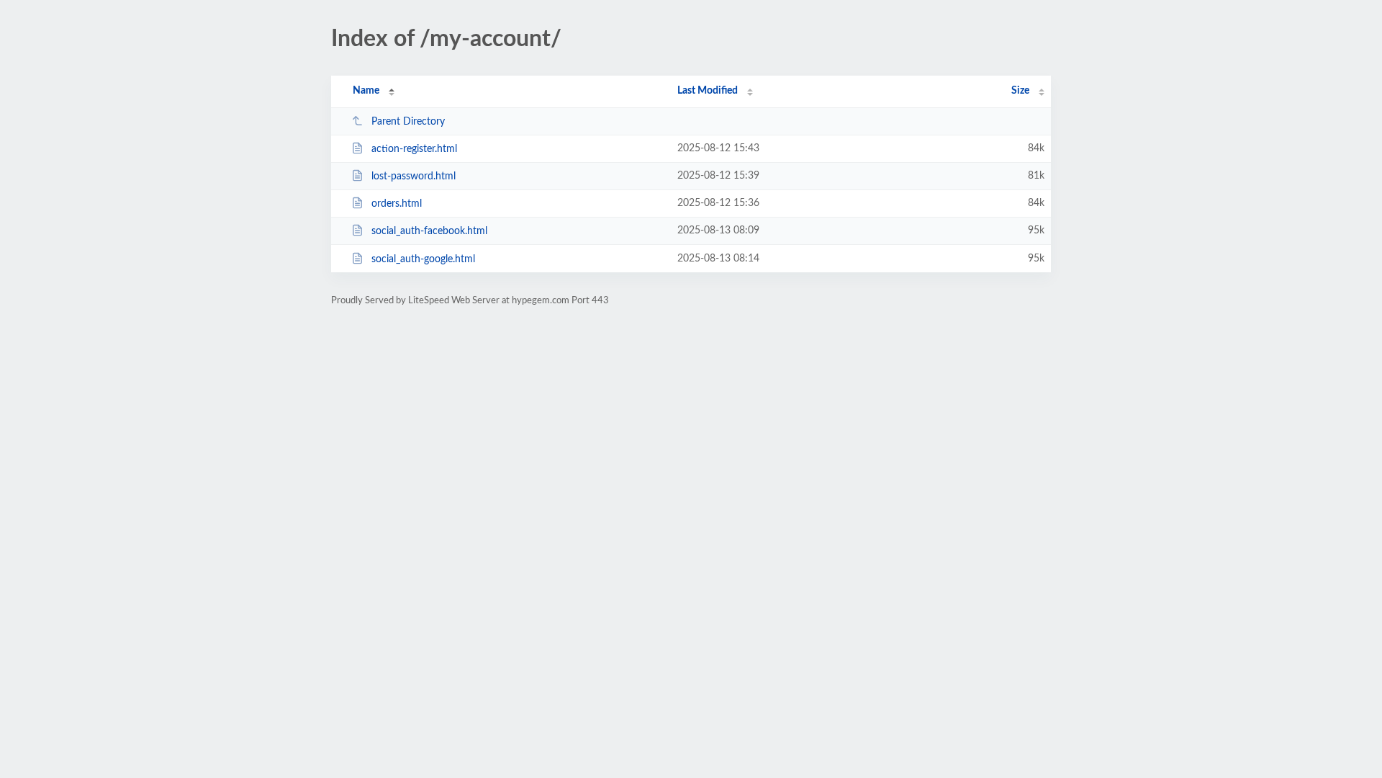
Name (366, 91)
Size (1020, 91)
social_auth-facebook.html (429, 231)
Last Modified (707, 91)
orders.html (396, 204)
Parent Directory (408, 122)
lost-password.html (413, 176)
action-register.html (414, 149)
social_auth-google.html (423, 259)
